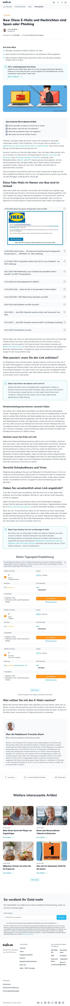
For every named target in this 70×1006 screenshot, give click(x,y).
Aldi (46, 155)
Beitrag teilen (61, 777)
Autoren (22, 948)
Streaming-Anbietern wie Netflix (27, 157)
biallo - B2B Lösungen (27, 968)
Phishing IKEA (39, 6)
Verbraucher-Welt (20, 6)
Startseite (9, 6)
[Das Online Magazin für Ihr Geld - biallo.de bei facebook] (49, 1003)
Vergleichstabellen (26, 955)
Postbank (63, 956)
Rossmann (7, 157)
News (30, 6)
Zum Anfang (11, 777)
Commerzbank (54, 964)
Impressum (7, 984)
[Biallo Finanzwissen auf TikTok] (42, 1003)
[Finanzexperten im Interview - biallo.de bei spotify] (45, 1003)
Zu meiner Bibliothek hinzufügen (33, 35)
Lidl (50, 155)
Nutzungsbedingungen (11, 991)
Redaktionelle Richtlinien (28, 961)
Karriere (22, 958)
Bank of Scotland (63, 963)
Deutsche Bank (54, 960)
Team (22, 951)
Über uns (23, 965)
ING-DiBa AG (54, 951)
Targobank (63, 959)
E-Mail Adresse (8, 913)
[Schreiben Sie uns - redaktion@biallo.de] (63, 1003)
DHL (22, 160)
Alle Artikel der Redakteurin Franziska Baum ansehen (24, 738)
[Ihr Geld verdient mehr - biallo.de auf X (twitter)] (59, 1003)
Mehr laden (35, 690)
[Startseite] (7, 2)
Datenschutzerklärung (27, 934)
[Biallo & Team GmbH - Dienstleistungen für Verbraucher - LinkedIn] (56, 1003)
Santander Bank (63, 951)
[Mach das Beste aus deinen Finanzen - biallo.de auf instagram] (52, 1003)
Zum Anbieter (50, 598)
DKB (52, 956)
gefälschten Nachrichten (12, 347)
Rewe (55, 155)
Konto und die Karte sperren (19, 507)
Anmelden (61, 917)
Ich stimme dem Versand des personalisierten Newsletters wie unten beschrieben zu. (31, 923)
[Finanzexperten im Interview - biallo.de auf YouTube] (38, 1003)
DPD (29, 160)
